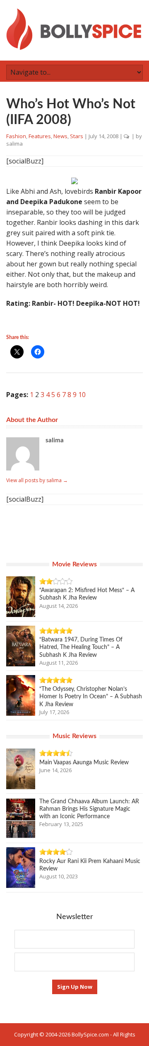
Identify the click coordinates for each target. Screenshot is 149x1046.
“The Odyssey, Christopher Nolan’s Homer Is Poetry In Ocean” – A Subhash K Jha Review (90, 696)
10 (82, 394)
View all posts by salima (37, 480)
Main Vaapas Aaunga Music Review (84, 763)
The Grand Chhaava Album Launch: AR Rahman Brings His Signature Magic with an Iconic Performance (89, 809)
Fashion (16, 136)
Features (40, 136)
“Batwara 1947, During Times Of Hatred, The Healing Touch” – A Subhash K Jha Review (81, 647)
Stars (76, 136)
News (60, 136)
